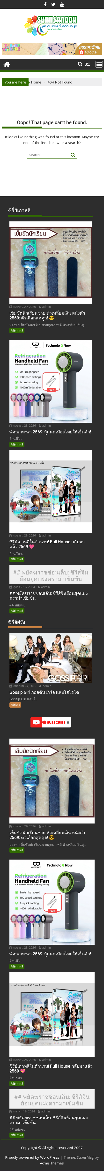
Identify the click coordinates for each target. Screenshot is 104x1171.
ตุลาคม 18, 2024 (24, 587)
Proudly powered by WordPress (32, 1157)
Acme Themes (52, 1163)
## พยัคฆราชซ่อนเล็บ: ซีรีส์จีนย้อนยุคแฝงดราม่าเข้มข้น (50, 575)
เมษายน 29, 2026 (24, 307)
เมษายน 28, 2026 (24, 425)
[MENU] (99, 64)
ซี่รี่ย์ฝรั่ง (15, 705)
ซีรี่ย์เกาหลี (17, 330)
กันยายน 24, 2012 (24, 686)
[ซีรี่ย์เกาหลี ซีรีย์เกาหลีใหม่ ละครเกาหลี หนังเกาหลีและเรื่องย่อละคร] (6, 64)
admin (46, 307)
